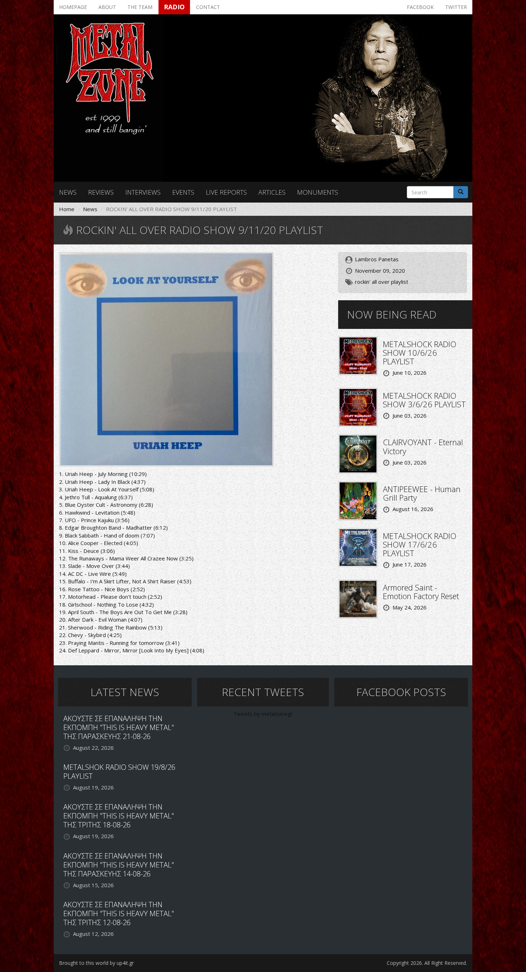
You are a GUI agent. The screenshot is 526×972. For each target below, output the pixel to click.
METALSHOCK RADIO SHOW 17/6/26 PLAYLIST (419, 544)
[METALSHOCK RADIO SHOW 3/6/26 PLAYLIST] (358, 406)
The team (139, 7)
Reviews (101, 192)
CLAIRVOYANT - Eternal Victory (423, 446)
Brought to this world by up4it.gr (96, 962)
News (68, 192)
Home (66, 209)
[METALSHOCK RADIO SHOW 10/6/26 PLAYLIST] (358, 355)
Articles (272, 192)
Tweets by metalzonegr (263, 713)
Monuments (317, 192)
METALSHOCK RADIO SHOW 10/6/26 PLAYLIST (419, 352)
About (107, 7)
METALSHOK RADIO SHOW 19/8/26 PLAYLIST (119, 771)
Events (183, 192)
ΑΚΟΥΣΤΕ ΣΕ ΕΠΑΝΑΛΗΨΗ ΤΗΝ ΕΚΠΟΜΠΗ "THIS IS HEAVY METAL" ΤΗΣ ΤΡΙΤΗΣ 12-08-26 (118, 913)
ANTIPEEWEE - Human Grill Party (422, 493)
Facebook (420, 7)
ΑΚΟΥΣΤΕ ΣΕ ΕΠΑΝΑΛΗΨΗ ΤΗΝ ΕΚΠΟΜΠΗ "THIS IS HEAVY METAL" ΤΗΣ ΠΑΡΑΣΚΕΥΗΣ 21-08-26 (118, 727)
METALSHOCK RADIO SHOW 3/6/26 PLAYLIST (424, 399)
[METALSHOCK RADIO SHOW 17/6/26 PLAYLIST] (358, 546)
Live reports (226, 192)
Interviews (143, 192)
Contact (208, 7)
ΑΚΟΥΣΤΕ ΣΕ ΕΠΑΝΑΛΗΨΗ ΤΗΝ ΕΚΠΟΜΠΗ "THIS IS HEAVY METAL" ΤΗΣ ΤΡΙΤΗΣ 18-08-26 (118, 816)
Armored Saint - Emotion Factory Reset (421, 591)
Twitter (456, 7)
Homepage (73, 7)
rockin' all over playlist (381, 281)
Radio (174, 7)
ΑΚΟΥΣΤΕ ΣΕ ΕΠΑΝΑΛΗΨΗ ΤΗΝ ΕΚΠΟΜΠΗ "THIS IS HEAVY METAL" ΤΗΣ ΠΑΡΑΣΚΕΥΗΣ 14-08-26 (118, 865)
